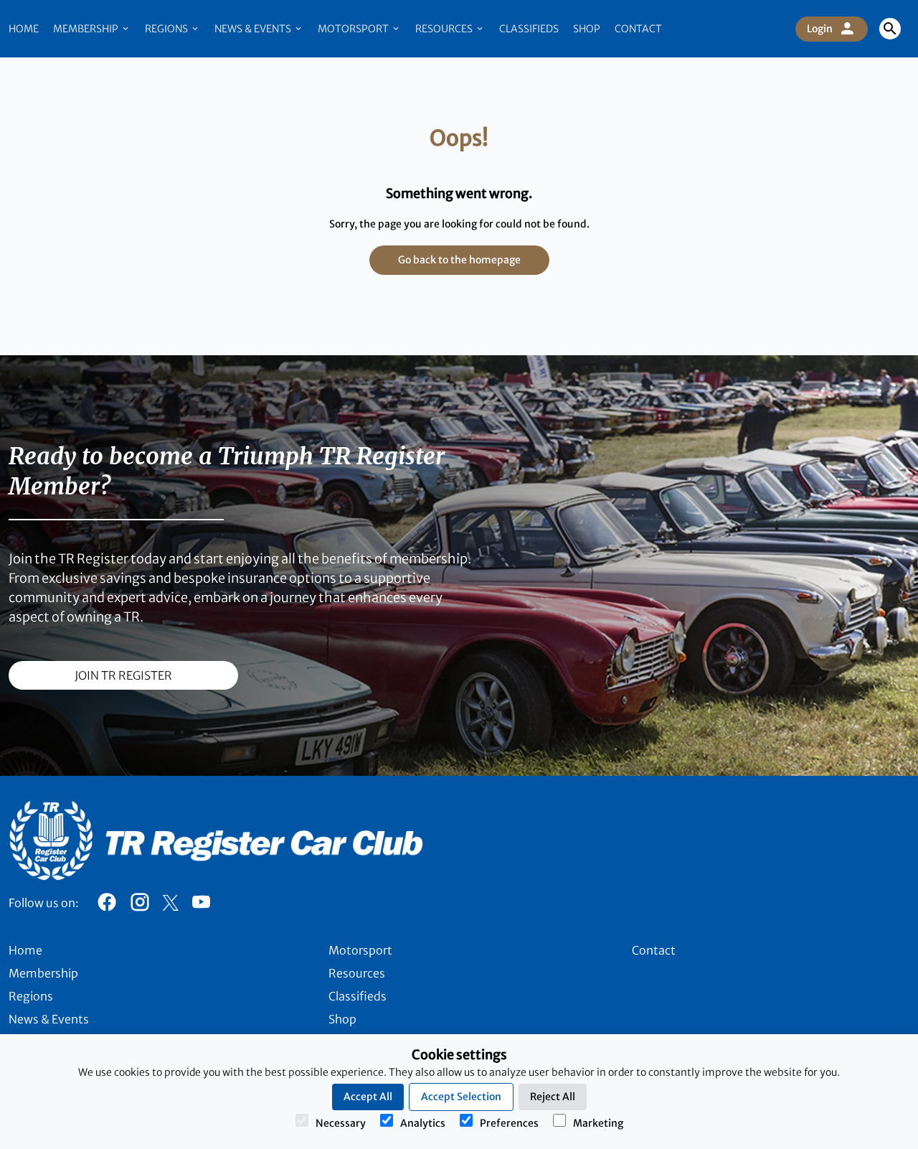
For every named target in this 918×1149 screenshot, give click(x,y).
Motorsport (354, 28)
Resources (445, 28)
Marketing (598, 1123)
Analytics (422, 1123)
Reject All (552, 1096)
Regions (167, 28)
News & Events (253, 28)
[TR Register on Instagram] (140, 906)
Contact (638, 28)
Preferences (509, 1123)
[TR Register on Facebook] (107, 906)
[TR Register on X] (170, 903)
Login (820, 28)
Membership (86, 28)
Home (24, 28)
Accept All (368, 1096)
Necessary (341, 1123)
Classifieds (529, 28)
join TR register (123, 675)
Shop (586, 28)
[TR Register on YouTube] (201, 906)
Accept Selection (461, 1096)
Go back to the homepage (459, 259)
